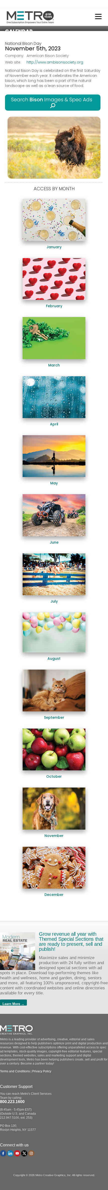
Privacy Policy (41, 1071)
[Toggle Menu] (97, 17)
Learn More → (13, 1004)
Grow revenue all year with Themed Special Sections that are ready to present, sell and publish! (71, 941)
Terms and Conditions (15, 1071)
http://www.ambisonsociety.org (55, 62)
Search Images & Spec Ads (53, 99)
